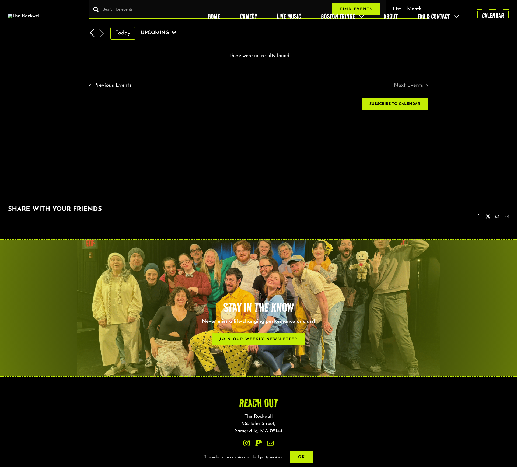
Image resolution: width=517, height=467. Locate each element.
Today (123, 33)
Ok (301, 457)
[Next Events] (102, 33)
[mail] (270, 443)
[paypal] (258, 443)
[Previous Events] (92, 33)
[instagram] (246, 443)
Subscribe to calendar (394, 104)
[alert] (259, 56)
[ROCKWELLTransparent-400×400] (24, 16)
